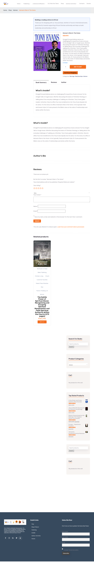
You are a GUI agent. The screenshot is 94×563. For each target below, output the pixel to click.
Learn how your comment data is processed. (70, 227)
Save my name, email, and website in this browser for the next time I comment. (58, 217)
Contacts (81, 3)
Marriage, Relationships (76, 76)
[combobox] (61, 192)
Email (35, 211)
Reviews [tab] (54, 82)
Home (18, 3)
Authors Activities (71, 3)
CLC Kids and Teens (53, 3)
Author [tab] (63, 82)
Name (35, 206)
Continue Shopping (70, 73)
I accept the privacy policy (71, 550)
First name (65, 531)
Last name (65, 537)
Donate (89, 3)
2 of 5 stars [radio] (36, 188)
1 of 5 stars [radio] (34, 188)
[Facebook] (5, 538)
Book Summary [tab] (41, 82)
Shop (62, 3)
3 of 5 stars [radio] (38, 188)
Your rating (37, 185)
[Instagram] (9, 538)
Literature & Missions (38, 3)
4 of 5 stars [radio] (40, 188)
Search (71, 347)
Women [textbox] (71, 365)
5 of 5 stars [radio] (42, 188)
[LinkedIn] (12, 538)
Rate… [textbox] (35, 193)
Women (15, 10)
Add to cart (78, 67)
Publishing (26, 3)
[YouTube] (20, 538)
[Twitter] (16, 538)
